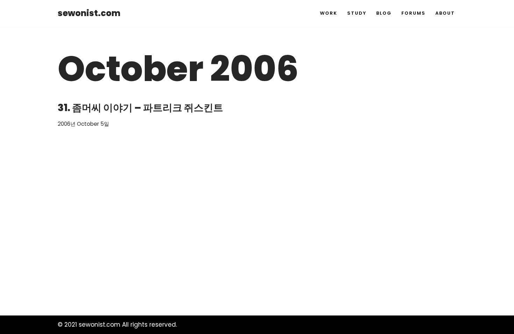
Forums (413, 13)
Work (328, 13)
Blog (384, 13)
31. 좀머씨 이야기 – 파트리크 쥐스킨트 (140, 108)
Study (356, 13)
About (445, 13)
